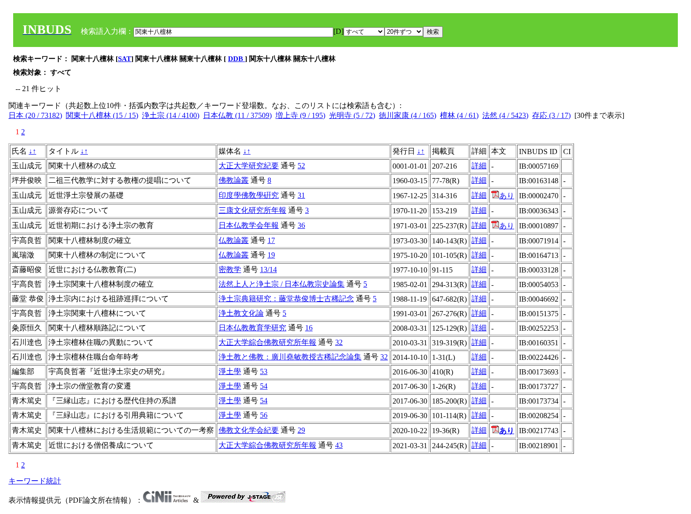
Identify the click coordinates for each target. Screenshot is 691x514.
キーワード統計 (34, 481)
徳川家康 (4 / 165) (407, 115)
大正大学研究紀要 (249, 166)
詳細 (479, 166)
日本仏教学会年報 (249, 225)
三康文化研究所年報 (252, 210)
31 (301, 195)
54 (263, 386)
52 (301, 166)
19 (271, 255)
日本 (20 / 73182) (35, 115)
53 (263, 371)
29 (301, 430)
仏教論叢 (234, 240)
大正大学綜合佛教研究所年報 (267, 342)
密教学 (230, 269)
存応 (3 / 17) (551, 115)
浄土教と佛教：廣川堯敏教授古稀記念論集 (290, 357)
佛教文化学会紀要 (249, 430)
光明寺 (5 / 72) (352, 115)
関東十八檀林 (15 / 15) (102, 115)
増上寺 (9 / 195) (300, 115)
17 (271, 240)
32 (339, 342)
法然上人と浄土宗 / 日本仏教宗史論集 (282, 284)
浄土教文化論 (241, 313)
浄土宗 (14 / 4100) (170, 115)
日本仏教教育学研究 (252, 328)
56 (263, 415)
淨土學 (230, 371)
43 (339, 445)
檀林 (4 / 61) (459, 115)
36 (301, 225)
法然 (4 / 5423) (505, 115)
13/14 (268, 269)
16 (309, 328)
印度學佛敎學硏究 (249, 195)
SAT (124, 58)
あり (506, 196)
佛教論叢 (234, 180)
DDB (236, 58)
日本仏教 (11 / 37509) (237, 115)
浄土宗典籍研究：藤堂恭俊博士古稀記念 (286, 299)
